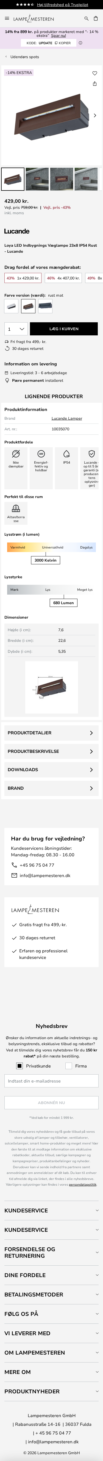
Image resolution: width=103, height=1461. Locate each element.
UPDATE (49, 43)
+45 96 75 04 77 (37, 865)
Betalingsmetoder (33, 1294)
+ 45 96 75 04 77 (53, 1433)
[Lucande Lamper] (33, 231)
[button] (12, 179)
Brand (16, 788)
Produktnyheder (32, 1391)
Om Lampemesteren (34, 1352)
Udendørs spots (24, 56)
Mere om (17, 1372)
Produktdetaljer (29, 733)
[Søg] (86, 18)
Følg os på (21, 1313)
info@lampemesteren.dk (45, 875)
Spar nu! (58, 35)
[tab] (51, 1210)
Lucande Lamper (67, 418)
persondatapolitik (82, 1184)
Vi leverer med (27, 1333)
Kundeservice (26, 1210)
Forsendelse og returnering (29, 1252)
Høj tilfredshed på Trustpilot (62, 4)
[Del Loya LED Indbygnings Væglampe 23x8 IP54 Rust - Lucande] (95, 83)
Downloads (23, 770)
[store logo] (37, 18)
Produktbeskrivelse (33, 751)
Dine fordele (25, 1275)
